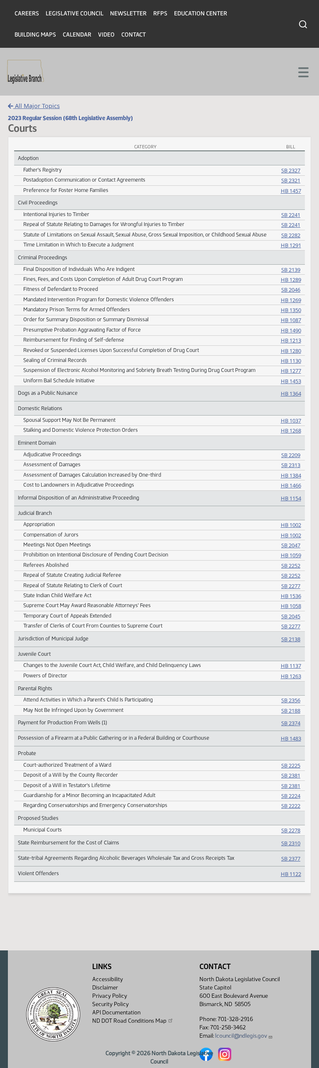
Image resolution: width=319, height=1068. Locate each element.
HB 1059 (291, 555)
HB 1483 (291, 738)
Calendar (77, 34)
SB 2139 (290, 269)
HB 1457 (291, 190)
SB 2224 (290, 796)
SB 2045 (290, 616)
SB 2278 (290, 830)
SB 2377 (290, 858)
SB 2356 (290, 700)
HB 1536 (291, 596)
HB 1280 (291, 350)
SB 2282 (290, 235)
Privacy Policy (109, 995)
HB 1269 (291, 300)
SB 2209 (290, 455)
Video (106, 34)
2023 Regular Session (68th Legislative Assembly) (70, 118)
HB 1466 (291, 485)
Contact (133, 34)
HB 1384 (291, 475)
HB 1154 (291, 498)
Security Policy (110, 1004)
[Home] (25, 72)
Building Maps (35, 34)
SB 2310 (290, 843)
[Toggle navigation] (303, 71)
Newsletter (128, 13)
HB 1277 (291, 370)
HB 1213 (291, 340)
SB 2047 (290, 545)
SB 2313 (290, 465)
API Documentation (116, 1012)
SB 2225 (290, 765)
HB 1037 (291, 420)
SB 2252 (290, 565)
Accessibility (107, 979)
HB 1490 (291, 330)
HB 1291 (291, 245)
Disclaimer (105, 987)
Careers (27, 13)
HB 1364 (291, 393)
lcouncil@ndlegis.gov (241, 1035)
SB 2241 (290, 215)
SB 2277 (290, 586)
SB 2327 (290, 170)
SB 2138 (290, 639)
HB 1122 (291, 874)
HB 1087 (291, 320)
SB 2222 (290, 806)
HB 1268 (291, 430)
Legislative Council (74, 13)
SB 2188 (290, 710)
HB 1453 (291, 381)
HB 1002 (291, 525)
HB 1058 (291, 606)
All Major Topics (36, 106)
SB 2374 (290, 723)
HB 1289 (291, 279)
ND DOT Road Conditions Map (129, 1020)
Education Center (200, 13)
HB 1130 (291, 360)
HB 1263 (291, 676)
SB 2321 (290, 180)
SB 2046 (290, 289)
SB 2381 (290, 775)
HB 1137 (291, 665)
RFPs (160, 13)
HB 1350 (291, 310)
